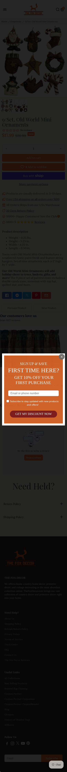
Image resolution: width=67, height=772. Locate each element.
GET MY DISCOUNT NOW (33, 414)
